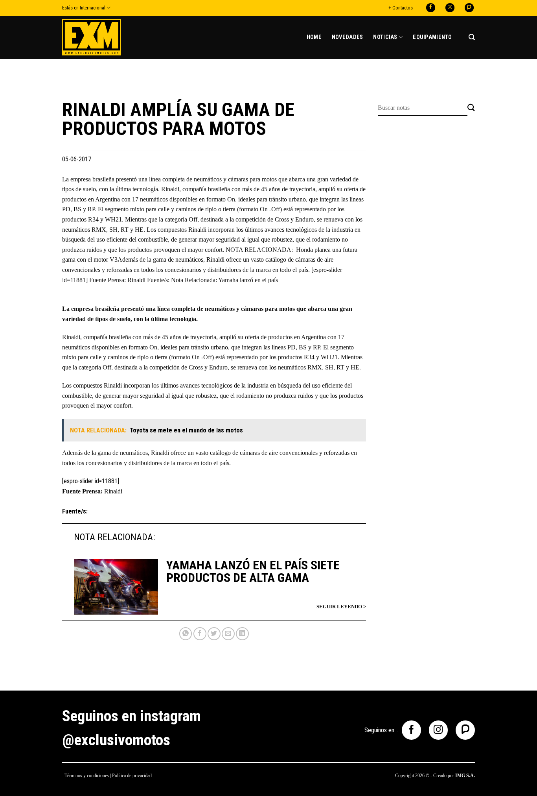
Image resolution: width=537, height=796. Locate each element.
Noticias (385, 37)
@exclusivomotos (116, 740)
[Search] (472, 37)
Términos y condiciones (86, 775)
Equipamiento (432, 37)
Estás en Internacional (83, 8)
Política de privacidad (132, 775)
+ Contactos (400, 8)
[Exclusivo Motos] (91, 37)
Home (314, 37)
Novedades (347, 37)
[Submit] (471, 108)
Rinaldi (113, 491)
